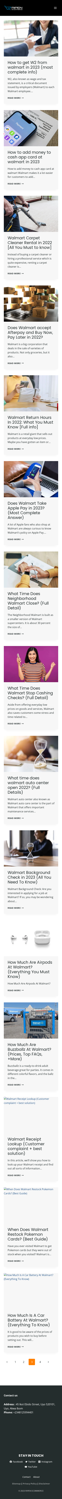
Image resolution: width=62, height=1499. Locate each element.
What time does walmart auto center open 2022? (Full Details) (28, 785)
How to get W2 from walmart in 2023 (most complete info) (30, 67)
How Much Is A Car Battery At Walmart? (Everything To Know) (29, 1320)
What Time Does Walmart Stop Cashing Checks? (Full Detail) (30, 693)
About (36, 1476)
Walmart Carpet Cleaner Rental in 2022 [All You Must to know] (30, 242)
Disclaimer (44, 1483)
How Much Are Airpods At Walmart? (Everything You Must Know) (30, 969)
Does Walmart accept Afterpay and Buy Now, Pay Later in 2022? (30, 332)
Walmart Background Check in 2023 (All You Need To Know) (29, 877)
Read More (16, 97)
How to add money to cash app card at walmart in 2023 (29, 157)
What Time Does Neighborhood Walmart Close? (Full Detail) (28, 601)
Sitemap (16, 1483)
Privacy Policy (30, 1483)
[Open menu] (55, 7)
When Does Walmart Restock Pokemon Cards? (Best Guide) (28, 1234)
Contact (26, 1476)
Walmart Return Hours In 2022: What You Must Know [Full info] (30, 422)
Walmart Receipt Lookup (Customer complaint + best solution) (26, 1146)
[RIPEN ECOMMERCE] (14, 7)
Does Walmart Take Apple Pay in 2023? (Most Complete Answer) (27, 510)
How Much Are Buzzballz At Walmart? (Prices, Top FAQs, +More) (29, 1052)
